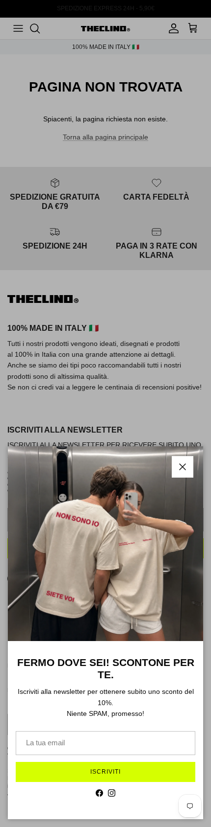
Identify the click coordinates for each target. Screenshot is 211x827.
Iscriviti (105, 771)
